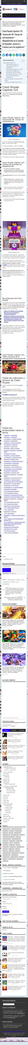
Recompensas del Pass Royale (13, 72)
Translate (13, 726)
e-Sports (13, 581)
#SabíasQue (6, 828)
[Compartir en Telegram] (17, 55)
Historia (5, 782)
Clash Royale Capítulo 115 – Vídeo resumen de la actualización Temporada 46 (14, 76)
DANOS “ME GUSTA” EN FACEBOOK (10, 921)
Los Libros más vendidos (9, 879)
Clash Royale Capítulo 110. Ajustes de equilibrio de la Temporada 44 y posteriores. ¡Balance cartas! (16, 960)
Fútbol (6, 777)
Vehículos (5, 820)
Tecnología (14, 854)
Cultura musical (7, 838)
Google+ (16, 842)
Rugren (10, 49)
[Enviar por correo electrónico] (20, 55)
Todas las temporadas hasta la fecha (13, 82)
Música (5, 850)
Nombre (4, 901)
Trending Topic (14, 856)
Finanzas (5, 779)
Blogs (11, 832)
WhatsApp (19, 858)
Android (18, 579)
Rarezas (5, 802)
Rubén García (20, 1034)
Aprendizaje (18, 830)
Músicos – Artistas (9, 769)
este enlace (7, 389)
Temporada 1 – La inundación (10, 435)
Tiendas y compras (7, 818)
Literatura (12, 846)
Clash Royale (5, 22)
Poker (4, 798)
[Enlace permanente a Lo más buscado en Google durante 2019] (4, 956)
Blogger (5, 832)
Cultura (4, 773)
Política (5, 800)
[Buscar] (24, 1)
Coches (22, 834)
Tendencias (5, 816)
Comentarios (22, 730)
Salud (22, 852)
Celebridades (6, 766)
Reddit (5, 264)
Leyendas (5, 846)
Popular (6, 730)
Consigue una (12, 876)
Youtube (7, 812)
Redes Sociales (6, 804)
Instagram (7, 809)
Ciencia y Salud (6, 772)
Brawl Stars (9, 789)
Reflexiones (15, 852)
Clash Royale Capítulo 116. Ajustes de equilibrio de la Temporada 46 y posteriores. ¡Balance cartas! (13, 598)
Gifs (11, 842)
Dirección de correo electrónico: (9, 897)
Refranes (5, 814)
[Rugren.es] (14, 9)
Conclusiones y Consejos (8, 836)
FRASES (5, 781)
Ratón (6, 870)
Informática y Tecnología (12, 21)
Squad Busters (10, 792)
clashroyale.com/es (8, 559)
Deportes (5, 775)
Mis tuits (4, 929)
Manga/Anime (20, 846)
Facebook (7, 805)
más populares (8, 873)
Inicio (5, 21)
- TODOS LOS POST (11, 579)
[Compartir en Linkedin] (10, 55)
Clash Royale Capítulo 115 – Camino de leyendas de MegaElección (14, 70)
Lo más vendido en (10, 867)
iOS (17, 581)
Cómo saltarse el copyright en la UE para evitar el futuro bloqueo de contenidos (16, 735)
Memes (5, 848)
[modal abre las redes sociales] (23, 55)
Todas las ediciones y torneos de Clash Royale (13, 79)
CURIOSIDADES (16, 838)
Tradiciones (6, 856)
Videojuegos (22, 21)
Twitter (6, 810)
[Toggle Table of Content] (22, 61)
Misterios (11, 848)
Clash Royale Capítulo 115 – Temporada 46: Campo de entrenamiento (12, 66)
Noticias (11, 850)
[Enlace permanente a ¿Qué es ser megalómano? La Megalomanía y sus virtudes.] (4, 743)
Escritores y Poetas (9, 768)
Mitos (17, 848)
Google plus (7, 807)
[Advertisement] (14, 105)
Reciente (14, 730)
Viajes (5, 858)
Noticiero (5, 795)
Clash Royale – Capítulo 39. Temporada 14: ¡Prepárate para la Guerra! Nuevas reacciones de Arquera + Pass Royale (17, 947)
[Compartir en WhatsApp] (13, 55)
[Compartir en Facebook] (7, 55)
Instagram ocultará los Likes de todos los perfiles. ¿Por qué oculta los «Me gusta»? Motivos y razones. (16, 976)
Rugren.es (14, 1036)
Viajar (4, 821)
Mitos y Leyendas (9, 784)
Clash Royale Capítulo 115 (9, 62)
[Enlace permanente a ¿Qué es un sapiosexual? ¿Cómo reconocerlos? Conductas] (4, 754)
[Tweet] (3, 55)
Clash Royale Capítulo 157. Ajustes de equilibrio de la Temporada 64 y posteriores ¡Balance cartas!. (16, 988)
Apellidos (4, 906)
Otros (4, 797)
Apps (23, 579)
